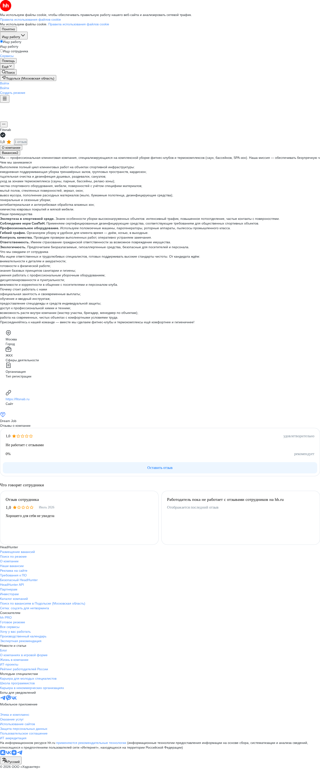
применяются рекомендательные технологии (91, 743)
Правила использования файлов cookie (78, 24)
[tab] (11, 147)
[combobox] (11, 760)
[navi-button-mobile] (4, 99)
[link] (8, 72)
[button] (4, 83)
